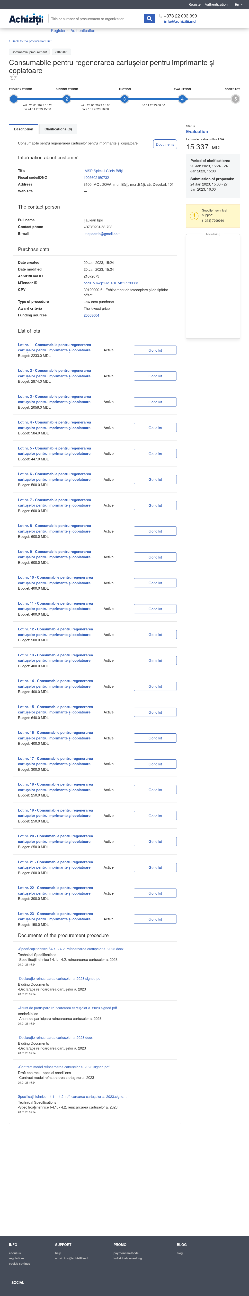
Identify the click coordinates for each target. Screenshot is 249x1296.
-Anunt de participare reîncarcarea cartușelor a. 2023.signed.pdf (67, 1007)
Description (23, 129)
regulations (17, 1258)
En (237, 4)
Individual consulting (128, 1258)
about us (15, 1253)
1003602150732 (96, 177)
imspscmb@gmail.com (102, 233)
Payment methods (126, 1253)
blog (180, 1253)
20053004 (91, 315)
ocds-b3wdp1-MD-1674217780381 (111, 282)
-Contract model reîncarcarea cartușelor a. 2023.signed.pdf (63, 1066)
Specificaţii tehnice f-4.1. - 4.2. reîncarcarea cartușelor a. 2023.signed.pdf (72, 1096)
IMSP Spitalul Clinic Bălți (103, 170)
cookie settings (19, 1263)
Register (195, 4)
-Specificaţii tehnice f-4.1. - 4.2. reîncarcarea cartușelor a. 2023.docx (71, 948)
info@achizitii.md (180, 21)
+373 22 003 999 (180, 15)
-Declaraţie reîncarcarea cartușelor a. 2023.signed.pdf (59, 978)
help (58, 1253)
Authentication (216, 4)
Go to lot (155, 350)
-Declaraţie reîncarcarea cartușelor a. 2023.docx (55, 1037)
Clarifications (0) (58, 129)
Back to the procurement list (32, 41)
